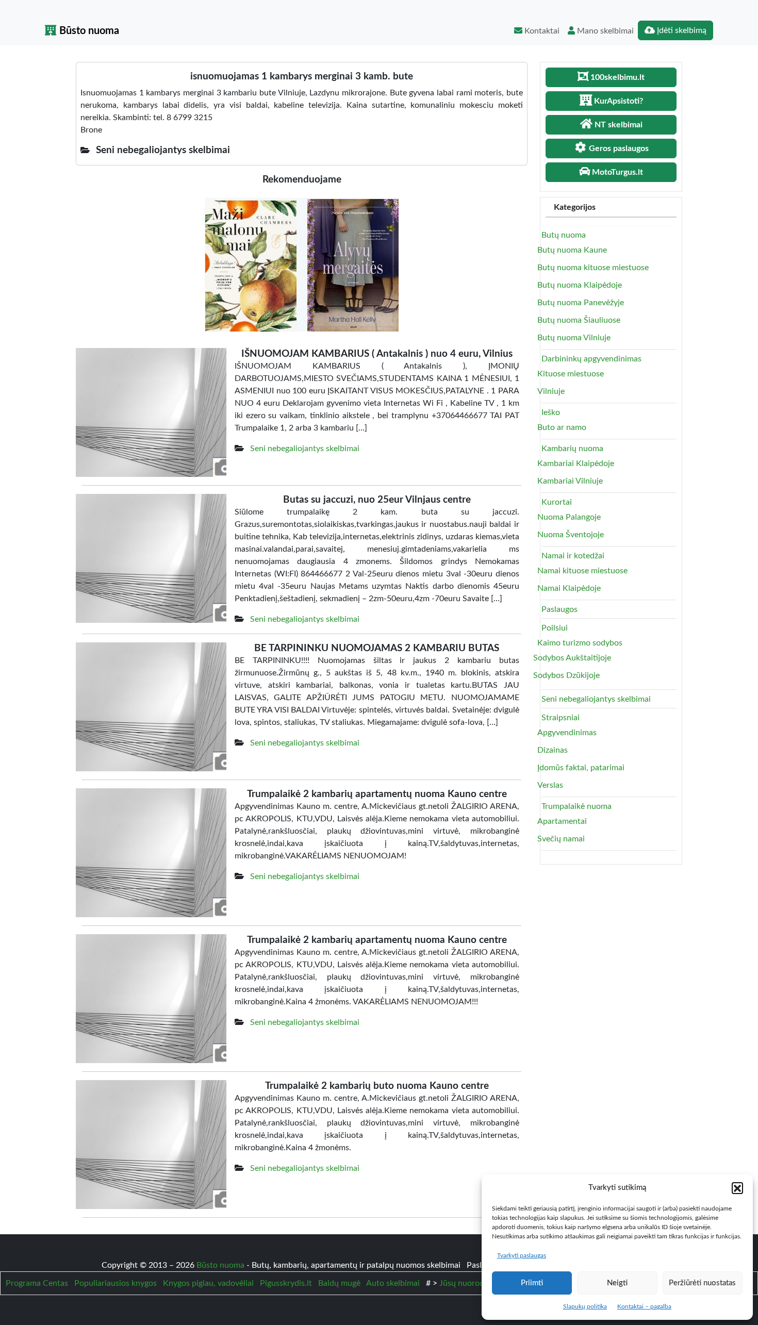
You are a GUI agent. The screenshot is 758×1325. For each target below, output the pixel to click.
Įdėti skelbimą (680, 30)
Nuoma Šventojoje (570, 535)
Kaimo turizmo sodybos (579, 643)
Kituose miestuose (570, 374)
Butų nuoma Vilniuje (574, 338)
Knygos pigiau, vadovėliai (208, 1283)
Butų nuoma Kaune (572, 250)
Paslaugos (559, 609)
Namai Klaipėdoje (569, 588)
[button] (737, 1188)
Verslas (550, 785)
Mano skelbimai (604, 31)
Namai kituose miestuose (582, 571)
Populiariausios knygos (115, 1283)
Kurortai (556, 502)
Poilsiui (554, 628)
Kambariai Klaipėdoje (575, 463)
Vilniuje (551, 391)
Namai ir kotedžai (572, 556)
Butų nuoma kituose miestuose (593, 267)
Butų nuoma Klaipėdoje (579, 285)
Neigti (617, 1283)
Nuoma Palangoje (569, 517)
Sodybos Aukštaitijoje (572, 658)
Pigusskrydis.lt (286, 1283)
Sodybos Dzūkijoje (566, 675)
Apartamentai (562, 821)
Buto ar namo (561, 427)
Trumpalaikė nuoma (576, 806)
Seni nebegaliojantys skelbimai (304, 448)
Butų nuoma (563, 235)
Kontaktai (540, 31)
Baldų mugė (339, 1283)
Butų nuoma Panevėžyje (580, 303)
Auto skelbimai (393, 1283)
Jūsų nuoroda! (464, 1283)
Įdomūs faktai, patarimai (580, 768)
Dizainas (552, 750)
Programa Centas (37, 1283)
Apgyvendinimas (567, 732)
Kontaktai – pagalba (644, 1306)
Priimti (532, 1283)
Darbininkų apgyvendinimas (591, 359)
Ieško (550, 412)
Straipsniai (560, 718)
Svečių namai (561, 839)
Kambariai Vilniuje (570, 481)
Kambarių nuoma (572, 448)
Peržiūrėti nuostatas (702, 1283)
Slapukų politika (585, 1306)
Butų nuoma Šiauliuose (578, 320)
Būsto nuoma (88, 31)
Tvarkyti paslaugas (521, 1255)
